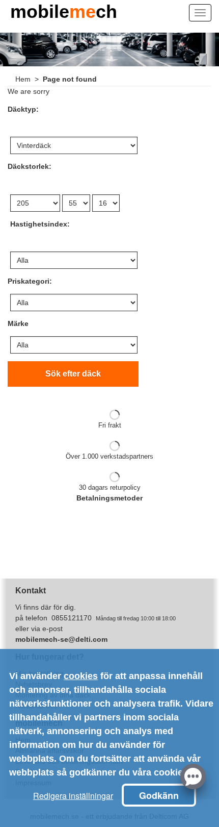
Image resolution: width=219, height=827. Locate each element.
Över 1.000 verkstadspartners (109, 456)
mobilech (63, 14)
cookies (81, 676)
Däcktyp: (23, 109)
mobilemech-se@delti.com (61, 639)
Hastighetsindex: (40, 224)
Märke (18, 323)
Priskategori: (30, 281)
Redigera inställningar (73, 795)
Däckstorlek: (29, 166)
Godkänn (159, 795)
